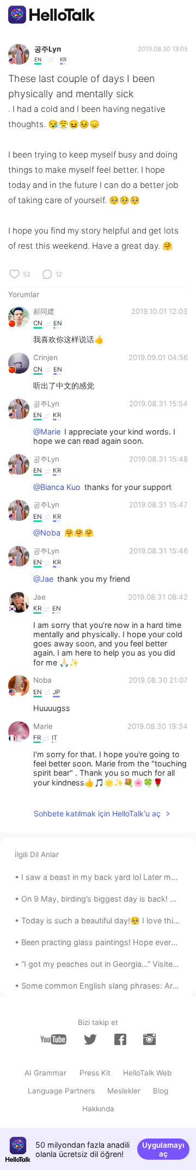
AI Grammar (45, 1072)
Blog (160, 1090)
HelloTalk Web (147, 1072)
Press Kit (95, 1072)
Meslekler (123, 1090)
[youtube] (53, 1039)
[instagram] (149, 1039)
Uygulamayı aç (163, 1149)
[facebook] (120, 1039)
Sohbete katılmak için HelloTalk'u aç (97, 813)
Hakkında (98, 1108)
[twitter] (90, 1039)
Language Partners (61, 1090)
